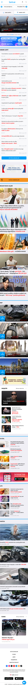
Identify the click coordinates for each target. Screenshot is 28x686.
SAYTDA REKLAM (14, 651)
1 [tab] (7, 34)
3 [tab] (10, 34)
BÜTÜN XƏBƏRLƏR (14, 158)
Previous (1, 7)
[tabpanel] (14, 24)
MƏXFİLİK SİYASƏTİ (14, 662)
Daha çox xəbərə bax (20, 388)
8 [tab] (18, 34)
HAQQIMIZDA (14, 659)
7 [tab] (16, 34)
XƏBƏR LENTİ (4, 50)
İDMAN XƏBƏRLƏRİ (14, 180)
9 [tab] (19, 34)
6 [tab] (15, 34)
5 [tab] (13, 34)
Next (26, 7)
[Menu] (2, 2)
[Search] (26, 2)
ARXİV (14, 657)
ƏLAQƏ (14, 654)
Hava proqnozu (7, 6)
